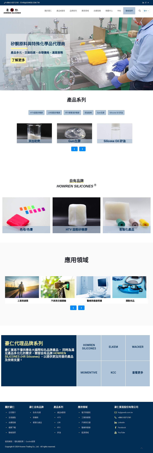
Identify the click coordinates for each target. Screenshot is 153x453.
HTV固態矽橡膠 (36, 113)
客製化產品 (37, 422)
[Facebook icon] (146, 3)
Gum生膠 (100, 113)
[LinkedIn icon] (143, 3)
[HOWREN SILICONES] (12, 10)
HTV (59, 417)
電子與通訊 (86, 412)
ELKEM (113, 347)
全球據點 (12, 417)
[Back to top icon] (141, 448)
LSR (58, 422)
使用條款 (8, 441)
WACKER (137, 347)
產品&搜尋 (61, 412)
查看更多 (137, 372)
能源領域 (85, 432)
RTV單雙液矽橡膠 (72, 113)
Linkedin (121, 422)
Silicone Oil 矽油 (116, 113)
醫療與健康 (86, 427)
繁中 (145, 11)
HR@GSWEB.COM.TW (31, 3)
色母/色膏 (37, 412)
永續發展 (12, 422)
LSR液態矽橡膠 (54, 113)
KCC (113, 372)
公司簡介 (12, 412)
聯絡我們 (12, 432)
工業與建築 (86, 417)
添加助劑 (88, 113)
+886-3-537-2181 (12, 3)
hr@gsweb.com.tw (125, 412)
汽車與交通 (86, 422)
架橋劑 (35, 417)
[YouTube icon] (148, 3)
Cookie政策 (30, 441)
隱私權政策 (18, 441)
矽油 (59, 432)
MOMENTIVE (89, 372)
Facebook (122, 427)
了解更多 (18, 60)
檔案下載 (12, 427)
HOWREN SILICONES (89, 347)
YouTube (121, 432)
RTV (58, 427)
